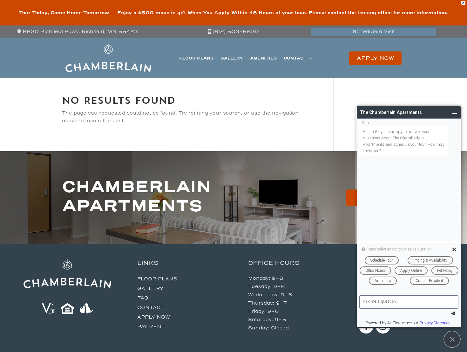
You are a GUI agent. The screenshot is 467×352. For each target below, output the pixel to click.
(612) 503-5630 (236, 31)
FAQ (142, 298)
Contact (295, 58)
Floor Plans (196, 58)
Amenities (263, 58)
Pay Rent (151, 327)
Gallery (231, 58)
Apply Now (375, 58)
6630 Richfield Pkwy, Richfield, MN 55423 (80, 31)
